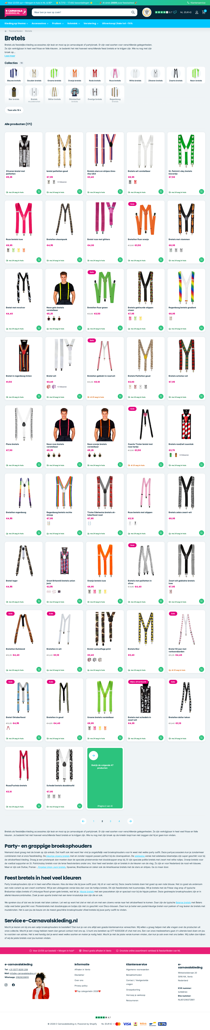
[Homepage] (6, 31)
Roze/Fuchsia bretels (16, 785)
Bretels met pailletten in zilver (140, 582)
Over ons (79, 980)
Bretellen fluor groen (97, 307)
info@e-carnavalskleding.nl (23, 973)
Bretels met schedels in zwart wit (139, 718)
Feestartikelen (16, 31)
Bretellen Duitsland (15, 649)
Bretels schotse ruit (178, 376)
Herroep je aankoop (135, 995)
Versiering (90, 23)
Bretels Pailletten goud (139, 376)
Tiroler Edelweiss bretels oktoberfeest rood (101, 513)
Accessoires (39, 23)
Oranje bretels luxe (96, 580)
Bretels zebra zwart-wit (180, 512)
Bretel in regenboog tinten (19, 376)
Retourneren (132, 1000)
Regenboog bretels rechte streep (59, 513)
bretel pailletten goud (57, 171)
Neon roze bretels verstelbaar (55, 445)
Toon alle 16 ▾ (14, 110)
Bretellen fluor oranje (138, 239)
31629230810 (22, 977)
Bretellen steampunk (57, 239)
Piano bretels (12, 444)
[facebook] (13, 984)
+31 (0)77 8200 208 (18, 969)
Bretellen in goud (55, 717)
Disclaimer (79, 975)
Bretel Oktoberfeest (16, 717)
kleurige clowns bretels (57, 856)
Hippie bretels (87, 891)
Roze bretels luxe (14, 239)
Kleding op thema (15, 23)
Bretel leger (12, 580)
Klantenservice (136, 964)
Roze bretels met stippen (140, 512)
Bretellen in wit (54, 649)
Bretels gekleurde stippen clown (140, 308)
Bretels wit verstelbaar (139, 171)
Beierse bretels (183, 902)
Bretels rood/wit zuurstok (181, 444)
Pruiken (56, 23)
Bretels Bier (133, 649)
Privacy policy (81, 985)
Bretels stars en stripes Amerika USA (101, 172)
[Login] (196, 12)
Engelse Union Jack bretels (51, 867)
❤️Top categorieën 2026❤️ (88, 991)
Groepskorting (133, 989)
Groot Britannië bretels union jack (61, 582)
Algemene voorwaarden (137, 969)
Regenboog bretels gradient (182, 307)
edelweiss (140, 856)
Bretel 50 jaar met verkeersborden (177, 650)
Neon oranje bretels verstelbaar (97, 445)
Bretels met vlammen (179, 239)
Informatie (82, 964)
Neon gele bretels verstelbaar (55, 308)
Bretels (28, 31)
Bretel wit (51, 376)
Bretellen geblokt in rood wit (101, 376)
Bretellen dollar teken (179, 717)
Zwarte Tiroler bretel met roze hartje (140, 445)
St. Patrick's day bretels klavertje (180, 172)
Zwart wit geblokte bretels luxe (182, 582)
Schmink (72, 23)
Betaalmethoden (134, 975)
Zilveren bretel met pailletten (15, 172)
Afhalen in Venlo (82, 969)
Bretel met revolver (15, 307)
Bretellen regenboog (16, 512)
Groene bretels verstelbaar (100, 717)
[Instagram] (6, 984)
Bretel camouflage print (99, 649)
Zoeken (133, 12)
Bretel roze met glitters (98, 239)
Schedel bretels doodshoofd (60, 785)
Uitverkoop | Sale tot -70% (117, 23)
